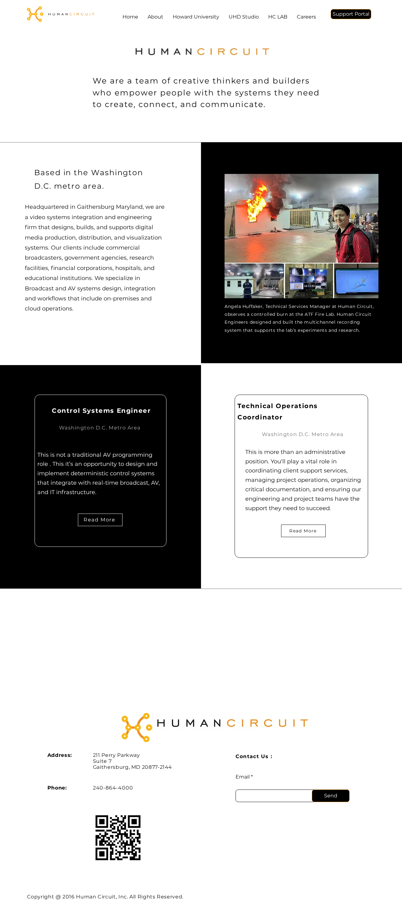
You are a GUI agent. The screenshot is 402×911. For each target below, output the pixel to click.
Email (243, 776)
